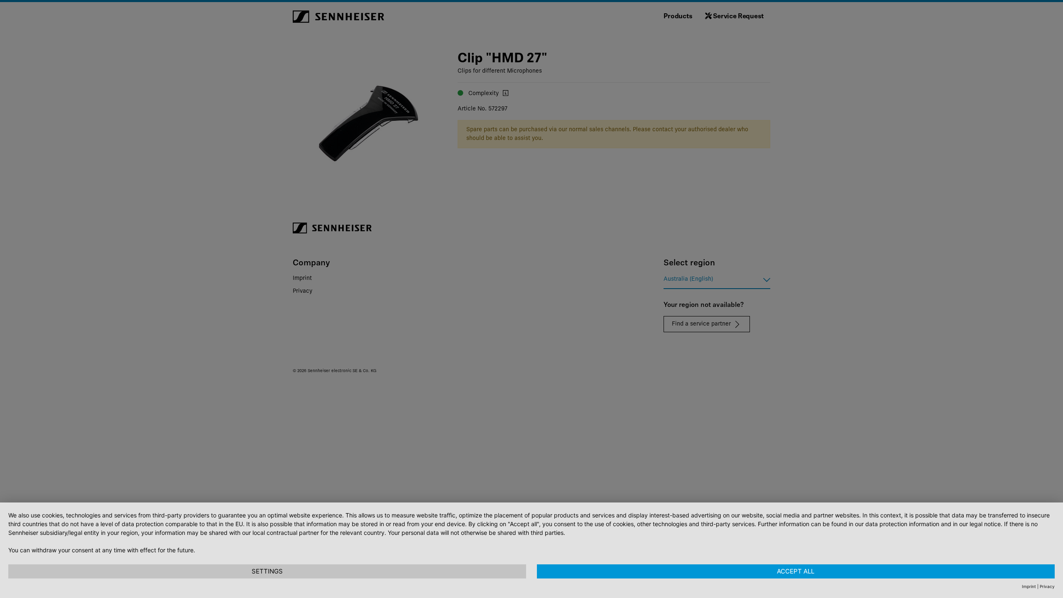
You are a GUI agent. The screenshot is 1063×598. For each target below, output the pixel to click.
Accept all (795, 571)
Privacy (1047, 586)
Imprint (1029, 586)
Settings (267, 571)
